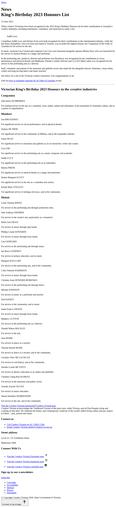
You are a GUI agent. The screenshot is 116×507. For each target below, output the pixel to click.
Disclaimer (11, 493)
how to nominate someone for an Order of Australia (32, 80)
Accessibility (12, 485)
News (3, 2)
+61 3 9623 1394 (25, 424)
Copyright (11, 482)
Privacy (10, 490)
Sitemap (10, 487)
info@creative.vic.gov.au (29, 427)
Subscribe (5, 477)
